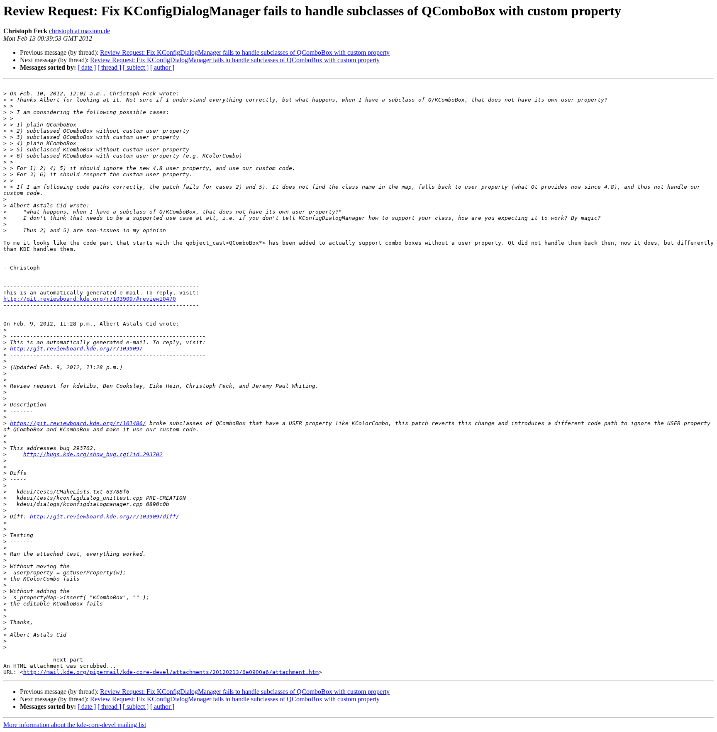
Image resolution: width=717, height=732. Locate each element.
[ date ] (87, 67)
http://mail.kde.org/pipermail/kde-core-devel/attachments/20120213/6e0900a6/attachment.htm (171, 672)
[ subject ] (136, 67)
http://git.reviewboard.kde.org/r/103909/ (76, 348)
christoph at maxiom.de (79, 30)
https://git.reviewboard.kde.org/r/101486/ (78, 423)
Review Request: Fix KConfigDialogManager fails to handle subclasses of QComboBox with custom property (245, 52)
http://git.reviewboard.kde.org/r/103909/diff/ (104, 516)
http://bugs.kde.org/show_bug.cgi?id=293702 (93, 454)
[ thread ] (109, 67)
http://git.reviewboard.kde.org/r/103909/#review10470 (89, 299)
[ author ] (162, 67)
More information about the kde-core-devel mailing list (74, 724)
